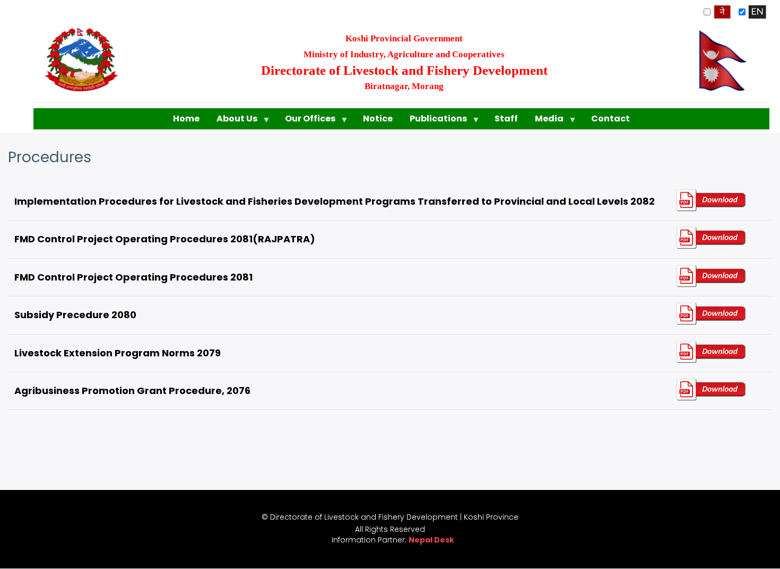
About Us (232, 120)
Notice (378, 118)
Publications (434, 120)
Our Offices (305, 120)
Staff (506, 118)
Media (545, 120)
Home (186, 118)
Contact (610, 118)
